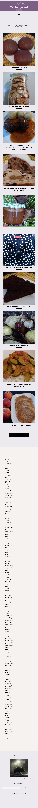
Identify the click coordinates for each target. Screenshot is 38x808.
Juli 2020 (7, 552)
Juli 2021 (7, 535)
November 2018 (9, 583)
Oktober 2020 (8, 547)
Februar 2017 (8, 615)
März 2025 (7, 472)
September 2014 (9, 667)
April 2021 (7, 540)
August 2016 (8, 626)
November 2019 (9, 565)
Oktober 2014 (8, 665)
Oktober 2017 (8, 601)
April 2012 (7, 719)
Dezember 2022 (9, 506)
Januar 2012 (8, 724)
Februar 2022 (8, 522)
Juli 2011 (7, 735)
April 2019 (7, 576)
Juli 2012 (7, 713)
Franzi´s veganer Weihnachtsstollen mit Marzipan (19, 189)
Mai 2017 (7, 610)
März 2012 (8, 721)
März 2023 (8, 501)
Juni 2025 (7, 468)
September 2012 (9, 710)
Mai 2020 (7, 556)
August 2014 (8, 669)
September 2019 (9, 567)
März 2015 (8, 656)
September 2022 (9, 510)
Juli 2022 (7, 513)
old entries (24, 435)
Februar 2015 (8, 658)
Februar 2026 (8, 463)
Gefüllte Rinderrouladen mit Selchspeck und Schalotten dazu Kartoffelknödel (19, 147)
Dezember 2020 (9, 545)
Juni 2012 (7, 715)
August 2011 (8, 733)
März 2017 (7, 613)
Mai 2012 (7, 717)
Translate (33, 788)
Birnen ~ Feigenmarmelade (19, 345)
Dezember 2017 (9, 597)
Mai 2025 (7, 470)
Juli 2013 (7, 692)
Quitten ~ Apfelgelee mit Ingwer (19, 229)
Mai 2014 (7, 674)
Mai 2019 (7, 574)
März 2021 (7, 542)
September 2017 (9, 603)
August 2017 (8, 604)
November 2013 (9, 685)
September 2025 (9, 467)
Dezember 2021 (8, 526)
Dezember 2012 (9, 704)
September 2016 (9, 624)
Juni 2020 (7, 554)
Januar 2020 (8, 561)
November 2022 (9, 508)
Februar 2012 (8, 722)
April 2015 (7, 654)
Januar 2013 (8, 703)
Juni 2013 (7, 694)
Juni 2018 (7, 586)
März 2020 (8, 558)
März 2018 (7, 592)
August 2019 (8, 569)
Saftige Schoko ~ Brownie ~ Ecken (19, 307)
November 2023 (9, 495)
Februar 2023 (8, 502)
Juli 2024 (7, 483)
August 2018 (8, 585)
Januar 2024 (8, 492)
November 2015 (9, 642)
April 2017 (7, 611)
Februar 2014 (8, 679)
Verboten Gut (16, 793)
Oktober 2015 (8, 644)
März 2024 (8, 488)
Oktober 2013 (8, 687)
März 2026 (7, 461)
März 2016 (8, 635)
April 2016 (7, 633)
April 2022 (7, 518)
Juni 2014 (7, 672)
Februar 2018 (8, 594)
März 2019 (7, 578)
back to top (18, 792)
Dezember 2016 (9, 619)
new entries (14, 435)
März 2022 (7, 520)
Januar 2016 (8, 638)
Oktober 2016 (8, 622)
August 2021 (8, 533)
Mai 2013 (7, 695)
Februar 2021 (8, 543)
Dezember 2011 (9, 726)
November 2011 (9, 728)
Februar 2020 (8, 560)
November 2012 (9, 706)
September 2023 (9, 497)
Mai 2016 (7, 631)
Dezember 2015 (9, 640)
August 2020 (8, 551)
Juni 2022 (7, 515)
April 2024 (7, 486)
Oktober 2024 (8, 477)
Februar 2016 (8, 637)
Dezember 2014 (9, 662)
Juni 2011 (7, 737)
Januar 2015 (8, 660)
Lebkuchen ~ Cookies (19, 68)
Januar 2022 (8, 524)
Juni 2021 (7, 536)
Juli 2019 (7, 570)
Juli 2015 (7, 649)
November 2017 (9, 599)
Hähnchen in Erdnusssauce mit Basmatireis (19, 385)
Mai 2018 (7, 588)
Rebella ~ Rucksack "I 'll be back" (19, 268)
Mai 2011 (7, 738)
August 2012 (8, 712)
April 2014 (8, 676)
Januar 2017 (8, 617)
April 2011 (7, 740)
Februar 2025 (8, 474)
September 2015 (9, 645)
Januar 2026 (8, 465)
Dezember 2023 (9, 493)
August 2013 (8, 690)
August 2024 (8, 481)
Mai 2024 (7, 484)
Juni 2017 (7, 608)
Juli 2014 (7, 670)
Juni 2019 (7, 572)
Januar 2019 (8, 581)
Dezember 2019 (9, 563)
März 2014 (8, 678)
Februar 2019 (8, 579)
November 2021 (9, 527)
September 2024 (9, 479)
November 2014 (9, 663)
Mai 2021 (7, 538)
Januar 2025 (8, 476)
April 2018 (7, 590)
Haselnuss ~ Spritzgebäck (19, 106)
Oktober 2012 (8, 708)
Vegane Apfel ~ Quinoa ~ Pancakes (19, 425)
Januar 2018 (8, 595)
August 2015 (8, 647)
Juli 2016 (7, 628)
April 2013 (8, 697)
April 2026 (7, 459)
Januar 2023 (8, 504)
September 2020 (9, 549)
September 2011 (9, 731)
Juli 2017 (7, 606)
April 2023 (7, 499)
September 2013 (9, 688)
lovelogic (24, 795)
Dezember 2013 (9, 683)
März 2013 (8, 699)
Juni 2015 (7, 651)
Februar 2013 (8, 701)
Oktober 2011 (8, 729)
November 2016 (9, 620)
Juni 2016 (7, 629)
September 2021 (9, 531)
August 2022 (8, 511)
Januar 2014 (8, 681)
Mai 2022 (7, 517)
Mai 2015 (7, 653)
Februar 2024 (8, 490)
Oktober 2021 (8, 529)
